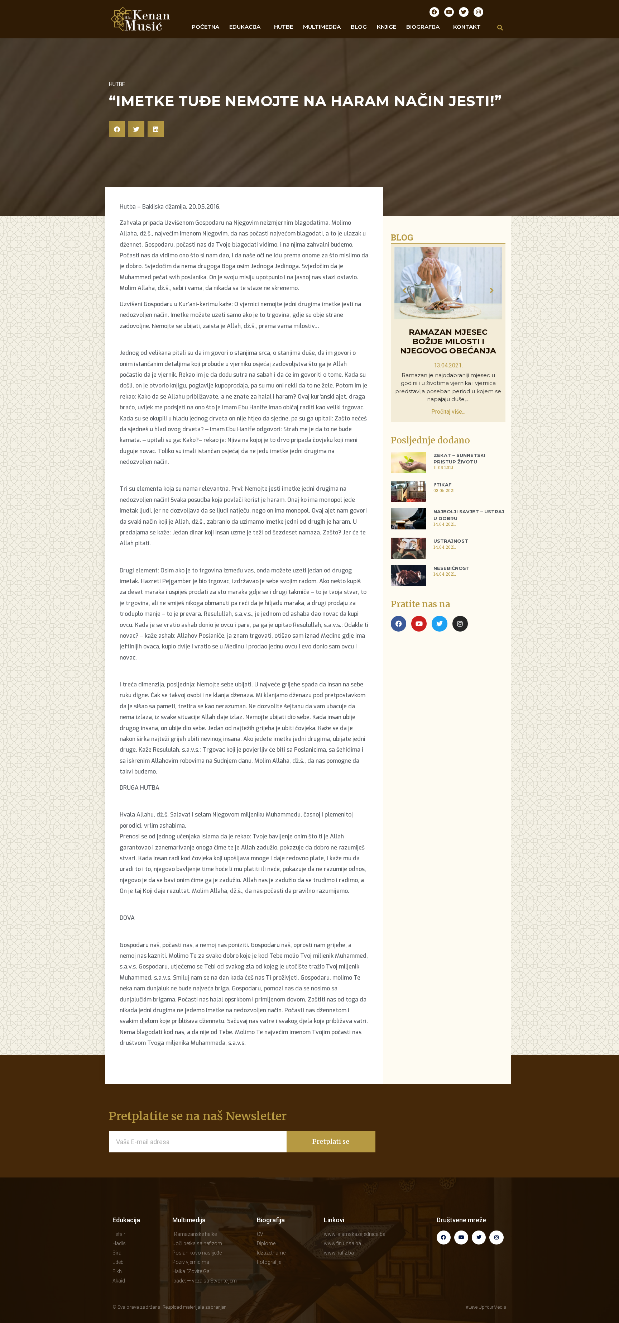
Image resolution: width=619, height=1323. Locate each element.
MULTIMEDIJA (322, 26)
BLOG (359, 26)
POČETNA (205, 26)
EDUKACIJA (244, 26)
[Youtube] (449, 12)
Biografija (271, 1220)
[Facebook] (434, 12)
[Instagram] (478, 12)
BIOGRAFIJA (423, 26)
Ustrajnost (450, 541)
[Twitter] (464, 12)
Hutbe (117, 84)
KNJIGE (386, 26)
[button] (117, 129)
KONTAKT (467, 26)
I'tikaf (442, 484)
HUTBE (283, 26)
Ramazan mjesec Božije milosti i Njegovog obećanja (448, 341)
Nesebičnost (451, 568)
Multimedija (189, 1220)
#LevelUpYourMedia (486, 1307)
